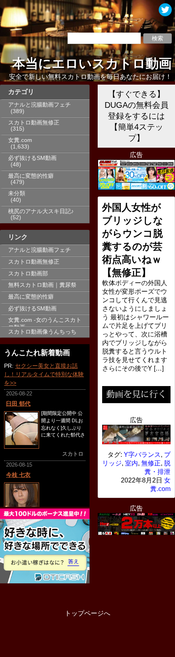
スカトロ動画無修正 (33, 123)
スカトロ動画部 (28, 274)
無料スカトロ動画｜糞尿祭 (42, 285)
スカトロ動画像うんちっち (42, 332)
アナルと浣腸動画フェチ (39, 105)
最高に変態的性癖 (31, 176)
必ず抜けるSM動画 (32, 158)
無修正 (151, 463)
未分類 (16, 193)
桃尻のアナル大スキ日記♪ (41, 211)
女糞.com (20, 140)
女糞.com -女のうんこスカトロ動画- (44, 321)
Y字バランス (142, 454)
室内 (131, 463)
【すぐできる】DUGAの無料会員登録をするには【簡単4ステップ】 (136, 115)
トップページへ (87, 613)
